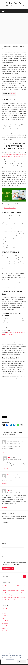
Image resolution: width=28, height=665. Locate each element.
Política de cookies (10, 659)
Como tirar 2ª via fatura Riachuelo (11, 599)
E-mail (4, 550)
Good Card (5, 616)
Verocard (4, 631)
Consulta (4, 613)
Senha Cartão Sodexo (10, 208)
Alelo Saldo (5, 608)
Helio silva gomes (12, 474)
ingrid (9, 457)
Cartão (3, 611)
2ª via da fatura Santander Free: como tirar (13, 590)
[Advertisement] (14, 28)
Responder (4, 452)
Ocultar (13, 93)
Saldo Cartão (14, 3)
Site (3, 556)
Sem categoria (5, 623)
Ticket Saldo (5, 628)
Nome (4, 543)
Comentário (5, 522)
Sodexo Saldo (5, 626)
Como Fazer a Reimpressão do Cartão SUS (13, 597)
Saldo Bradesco (6, 621)
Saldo (3, 618)
